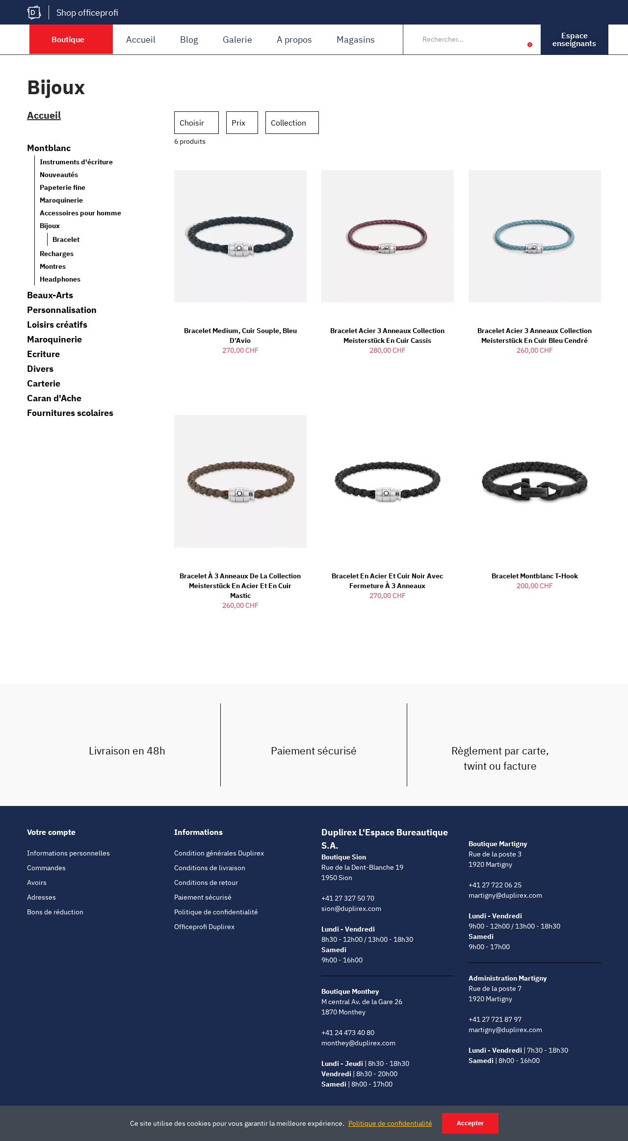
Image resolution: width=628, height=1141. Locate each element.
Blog (189, 39)
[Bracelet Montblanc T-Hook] (535, 481)
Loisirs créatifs (57, 325)
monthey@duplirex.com (358, 1042)
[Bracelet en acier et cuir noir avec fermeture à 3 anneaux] (387, 481)
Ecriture (43, 354)
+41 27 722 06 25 (495, 885)
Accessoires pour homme (80, 212)
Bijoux (50, 225)
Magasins (356, 39)
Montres (53, 266)
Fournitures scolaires (70, 413)
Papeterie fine (62, 187)
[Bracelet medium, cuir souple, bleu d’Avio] (240, 236)
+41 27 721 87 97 (495, 1019)
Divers (40, 369)
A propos (294, 39)
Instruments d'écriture (76, 161)
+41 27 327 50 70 (347, 898)
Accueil (141, 39)
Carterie (43, 384)
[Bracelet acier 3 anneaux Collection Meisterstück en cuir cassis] (387, 236)
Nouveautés (59, 174)
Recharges (57, 253)
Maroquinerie (61, 200)
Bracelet (65, 239)
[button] (574, 39)
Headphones (60, 279)
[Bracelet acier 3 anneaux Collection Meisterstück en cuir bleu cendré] (535, 236)
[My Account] (515, 39)
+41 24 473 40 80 (347, 1032)
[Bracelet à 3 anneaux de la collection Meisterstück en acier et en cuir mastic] (240, 481)
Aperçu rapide (282, 171)
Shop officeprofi (87, 12)
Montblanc (49, 148)
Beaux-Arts (50, 295)
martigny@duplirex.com (505, 895)
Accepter (470, 1123)
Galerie (237, 39)
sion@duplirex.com (351, 908)
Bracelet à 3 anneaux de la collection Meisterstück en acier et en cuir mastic (240, 585)
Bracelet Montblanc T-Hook (535, 575)
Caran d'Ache (54, 398)
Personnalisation (62, 310)
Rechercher (494, 39)
